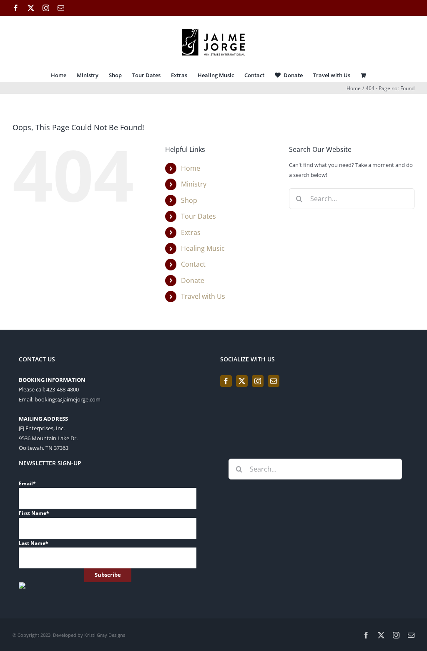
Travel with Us (203, 296)
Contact (193, 264)
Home (190, 168)
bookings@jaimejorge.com (67, 399)
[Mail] (273, 381)
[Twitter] (242, 381)
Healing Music (203, 248)
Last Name (33, 543)
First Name (34, 513)
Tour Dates (198, 216)
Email (27, 483)
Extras (191, 232)
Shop (189, 200)
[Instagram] (258, 381)
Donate (192, 280)
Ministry (193, 184)
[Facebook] (226, 381)
